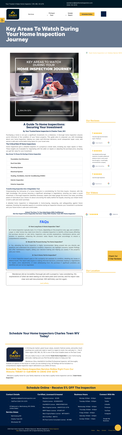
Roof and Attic (16, 163)
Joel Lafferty (44, 283)
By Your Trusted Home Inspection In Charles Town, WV (44, 131)
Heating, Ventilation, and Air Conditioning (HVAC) (28, 176)
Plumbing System (17, 167)
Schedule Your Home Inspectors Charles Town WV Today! (44, 335)
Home (93, 430)
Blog (98, 430)
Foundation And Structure (20, 159)
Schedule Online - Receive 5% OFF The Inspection (61, 387)
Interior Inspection (17, 180)
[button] (44, 159)
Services (31, 14)
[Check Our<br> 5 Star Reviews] (110, 253)
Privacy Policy (112, 430)
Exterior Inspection (17, 184)
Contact (104, 430)
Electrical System (17, 172)
